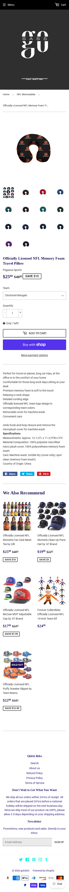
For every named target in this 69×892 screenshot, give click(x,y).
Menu (11, 4)
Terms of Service (34, 782)
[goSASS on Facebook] (27, 860)
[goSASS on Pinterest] (34, 860)
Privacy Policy (34, 777)
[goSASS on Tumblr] (46, 860)
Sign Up (59, 842)
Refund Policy (34, 773)
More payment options (34, 355)
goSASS (25, 870)
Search (34, 763)
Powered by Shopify (43, 870)
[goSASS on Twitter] (21, 860)
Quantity (8, 305)
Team (6, 288)
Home (6, 94)
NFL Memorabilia (26, 94)
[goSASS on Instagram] (40, 860)
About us (34, 768)
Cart (63, 4)
